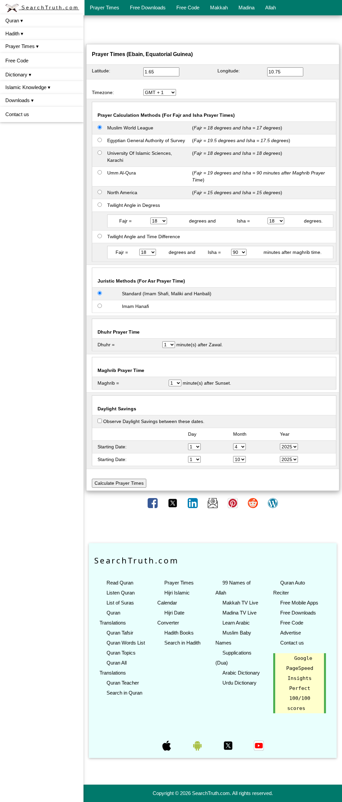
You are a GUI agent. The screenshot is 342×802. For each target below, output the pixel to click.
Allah (270, 7)
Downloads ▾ (19, 100)
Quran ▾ (14, 20)
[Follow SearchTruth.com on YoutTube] (258, 745)
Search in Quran (124, 693)
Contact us (17, 114)
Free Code (187, 7)
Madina (246, 7)
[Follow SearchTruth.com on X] (229, 745)
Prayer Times (104, 7)
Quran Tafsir (120, 633)
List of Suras (120, 603)
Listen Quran (121, 592)
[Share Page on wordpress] (273, 502)
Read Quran (120, 582)
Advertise (290, 633)
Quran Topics (121, 653)
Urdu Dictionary (239, 683)
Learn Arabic (236, 623)
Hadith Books (179, 633)
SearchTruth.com (49, 7)
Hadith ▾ (14, 33)
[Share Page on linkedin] (193, 502)
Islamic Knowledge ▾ (27, 87)
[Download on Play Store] (198, 745)
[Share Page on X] (173, 502)
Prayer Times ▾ (22, 46)
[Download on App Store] (167, 745)
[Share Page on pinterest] (233, 502)
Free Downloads (148, 7)
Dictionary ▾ (18, 74)
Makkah (219, 7)
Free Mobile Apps (299, 603)
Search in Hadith (182, 643)
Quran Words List (126, 643)
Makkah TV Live (240, 603)
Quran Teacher (123, 683)
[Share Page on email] (213, 502)
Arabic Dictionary (241, 673)
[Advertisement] (212, 31)
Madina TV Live (239, 613)
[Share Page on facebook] (153, 502)
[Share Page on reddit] (253, 502)
